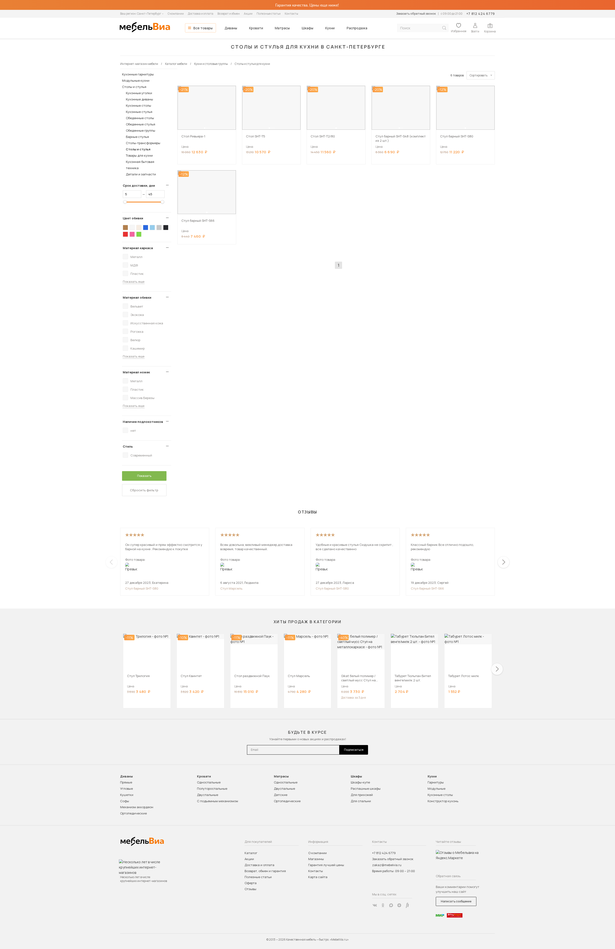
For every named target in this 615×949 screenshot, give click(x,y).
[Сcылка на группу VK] (374, 905)
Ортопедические (133, 813)
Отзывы (250, 889)
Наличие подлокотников (143, 421)
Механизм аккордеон (136, 807)
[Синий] (145, 227)
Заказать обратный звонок (416, 14)
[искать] (444, 28)
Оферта (251, 883)
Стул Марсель (231, 588)
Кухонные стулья (139, 112)
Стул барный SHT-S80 (141, 588)
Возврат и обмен (228, 14)
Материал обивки (137, 297)
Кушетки (126, 795)
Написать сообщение (456, 901)
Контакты (291, 14)
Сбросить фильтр (144, 490)
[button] (204, 128)
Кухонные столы (138, 105)
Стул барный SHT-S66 (427, 588)
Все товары (203, 28)
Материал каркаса (138, 248)
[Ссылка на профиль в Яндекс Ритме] (407, 905)
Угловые (126, 788)
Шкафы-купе (360, 782)
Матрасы (282, 28)
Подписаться (353, 750)
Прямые (126, 782)
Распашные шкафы (366, 788)
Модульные (436, 788)
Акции (248, 14)
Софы (124, 801)
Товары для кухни (139, 155)
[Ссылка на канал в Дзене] (399, 905)
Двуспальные (207, 795)
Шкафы (307, 28)
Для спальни (361, 801)
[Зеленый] (138, 234)
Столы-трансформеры (143, 143)
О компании (176, 14)
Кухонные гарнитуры (138, 74)
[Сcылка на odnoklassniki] (383, 905)
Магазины (316, 859)
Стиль (128, 446)
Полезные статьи (269, 14)
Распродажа (357, 28)
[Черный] (165, 227)
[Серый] (159, 227)
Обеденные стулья (140, 124)
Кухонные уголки (139, 93)
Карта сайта (317, 877)
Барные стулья (137, 137)
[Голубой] (152, 227)
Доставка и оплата (200, 14)
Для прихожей (362, 795)
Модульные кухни (135, 80)
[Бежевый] (138, 227)
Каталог (251, 853)
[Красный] (125, 234)
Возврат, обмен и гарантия (265, 871)
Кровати (256, 28)
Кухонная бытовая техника (140, 165)
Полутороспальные (212, 788)
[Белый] (132, 227)
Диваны (231, 28)
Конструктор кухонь (443, 801)
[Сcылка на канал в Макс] (391, 905)
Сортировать (478, 75)
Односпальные (209, 782)
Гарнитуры (436, 782)
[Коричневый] (125, 227)
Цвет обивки (133, 218)
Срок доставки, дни (139, 185)
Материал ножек (136, 372)
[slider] (125, 201)
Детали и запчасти (141, 174)
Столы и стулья (134, 87)
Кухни (330, 28)
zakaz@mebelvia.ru (386, 865)
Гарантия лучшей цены (326, 865)
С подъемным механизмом (217, 801)
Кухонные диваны (139, 99)
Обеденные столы (140, 118)
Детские (280, 795)
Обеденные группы (140, 130)
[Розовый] (132, 234)
